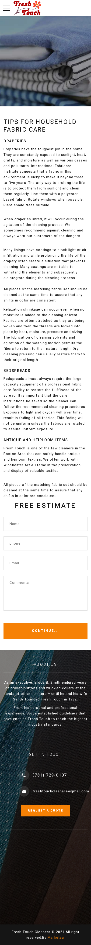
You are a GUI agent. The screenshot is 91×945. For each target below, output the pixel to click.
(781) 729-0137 (50, 775)
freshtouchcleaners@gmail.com (61, 791)
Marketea (56, 937)
